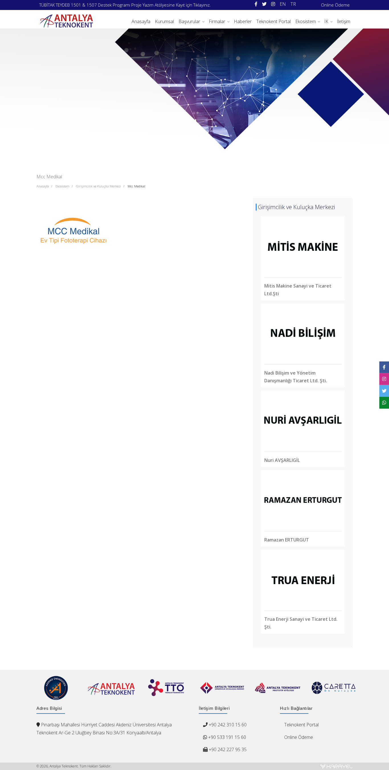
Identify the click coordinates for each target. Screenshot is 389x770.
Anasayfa (141, 21)
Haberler (243, 21)
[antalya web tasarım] (336, 766)
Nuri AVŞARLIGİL (282, 460)
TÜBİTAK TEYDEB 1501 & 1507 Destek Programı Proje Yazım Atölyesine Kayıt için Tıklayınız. (125, 5)
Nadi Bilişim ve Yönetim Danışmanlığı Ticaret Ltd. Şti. (295, 377)
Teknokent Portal (273, 21)
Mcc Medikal (136, 186)
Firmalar (217, 21)
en (283, 4)
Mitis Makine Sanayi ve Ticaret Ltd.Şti (297, 290)
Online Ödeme (335, 5)
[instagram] (273, 4)
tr (293, 4)
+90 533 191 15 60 (226, 737)
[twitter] (264, 4)
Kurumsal (164, 21)
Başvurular (189, 21)
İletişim (343, 21)
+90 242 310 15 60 (228, 725)
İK (326, 21)
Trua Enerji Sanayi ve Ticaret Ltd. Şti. (300, 623)
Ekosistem (305, 21)
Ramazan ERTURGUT (286, 540)
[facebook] (256, 4)
